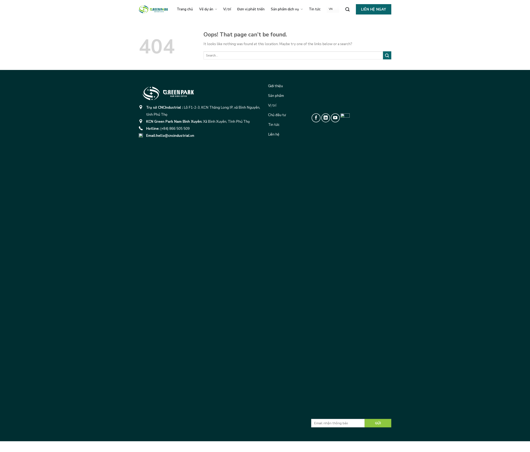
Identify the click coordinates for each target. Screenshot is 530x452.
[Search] (347, 9)
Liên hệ (273, 134)
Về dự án (206, 9)
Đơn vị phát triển (251, 9)
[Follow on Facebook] (316, 117)
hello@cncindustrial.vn (175, 135)
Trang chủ (185, 9)
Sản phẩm (276, 95)
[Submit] (387, 55)
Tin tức (314, 9)
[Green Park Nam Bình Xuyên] (153, 9)
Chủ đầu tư (277, 115)
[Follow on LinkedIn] (325, 117)
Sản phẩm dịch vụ (285, 9)
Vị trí (227, 9)
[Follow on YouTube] (335, 117)
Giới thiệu (275, 86)
